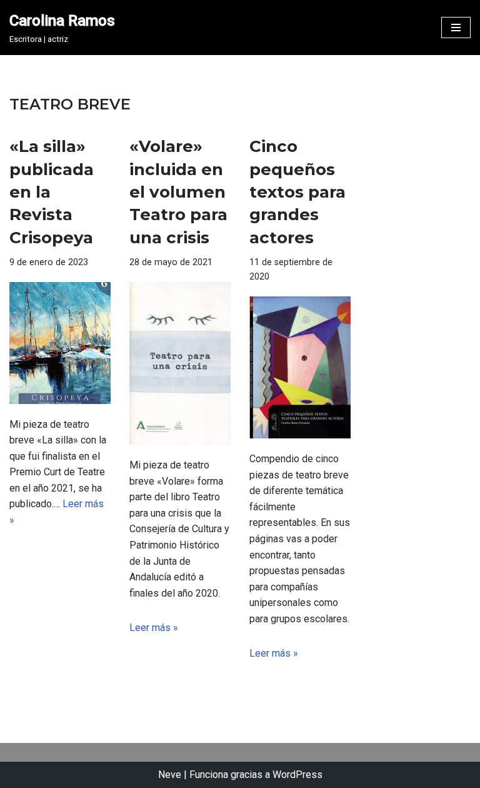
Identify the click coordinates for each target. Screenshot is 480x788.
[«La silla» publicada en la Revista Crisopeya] (60, 342)
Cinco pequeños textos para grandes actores (297, 192)
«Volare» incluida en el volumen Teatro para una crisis (178, 192)
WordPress (297, 774)
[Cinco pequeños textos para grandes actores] (300, 367)
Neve (169, 774)
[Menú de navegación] (456, 27)
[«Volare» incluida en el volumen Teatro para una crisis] (180, 363)
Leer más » (153, 628)
